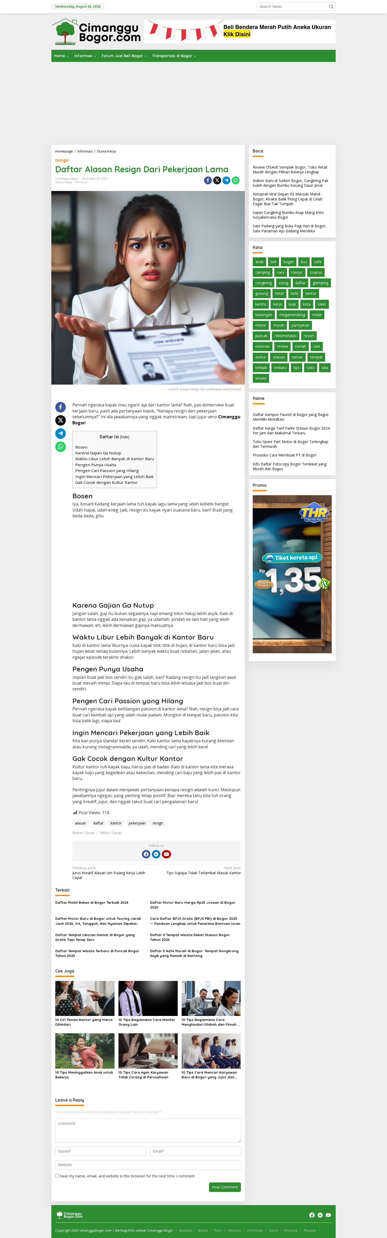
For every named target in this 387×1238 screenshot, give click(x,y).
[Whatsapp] (236, 180)
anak (259, 261)
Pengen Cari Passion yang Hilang (107, 470)
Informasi (255, 1230)
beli (273, 261)
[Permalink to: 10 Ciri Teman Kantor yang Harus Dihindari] (85, 998)
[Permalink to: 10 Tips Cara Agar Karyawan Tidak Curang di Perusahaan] (148, 1050)
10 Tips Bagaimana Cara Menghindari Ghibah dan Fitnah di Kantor (211, 1022)
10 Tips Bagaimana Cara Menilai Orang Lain (146, 1022)
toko (311, 367)
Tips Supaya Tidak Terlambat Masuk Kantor (203, 870)
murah (278, 325)
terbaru (280, 367)
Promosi (290, 1230)
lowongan (263, 314)
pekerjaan (137, 823)
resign (62, 160)
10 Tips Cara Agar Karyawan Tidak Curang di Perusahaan (143, 1074)
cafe (317, 261)
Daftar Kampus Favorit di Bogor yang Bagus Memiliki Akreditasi (291, 417)
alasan (80, 823)
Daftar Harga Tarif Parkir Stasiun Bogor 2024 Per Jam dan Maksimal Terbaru (291, 430)
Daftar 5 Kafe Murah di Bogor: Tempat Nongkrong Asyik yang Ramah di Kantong (194, 953)
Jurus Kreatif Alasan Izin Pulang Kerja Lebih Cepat (108, 873)
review (282, 346)
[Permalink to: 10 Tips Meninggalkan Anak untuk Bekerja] (85, 1050)
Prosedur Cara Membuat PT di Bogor (284, 455)
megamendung (292, 314)
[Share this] (208, 180)
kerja (277, 304)
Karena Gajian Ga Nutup (98, 452)
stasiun (279, 357)
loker (322, 304)
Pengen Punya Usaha (95, 464)
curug (283, 283)
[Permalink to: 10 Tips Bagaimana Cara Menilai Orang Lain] (148, 998)
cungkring (263, 283)
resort (309, 335)
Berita (203, 1230)
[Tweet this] (217, 180)
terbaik (261, 367)
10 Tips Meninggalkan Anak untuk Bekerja (84, 1074)
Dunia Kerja (63, 182)
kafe (294, 293)
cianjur (297, 272)
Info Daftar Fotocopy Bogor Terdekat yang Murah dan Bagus (289, 466)
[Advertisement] (193, 101)
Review (310, 1230)
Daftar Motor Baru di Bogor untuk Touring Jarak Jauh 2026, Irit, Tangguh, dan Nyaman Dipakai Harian (98, 921)
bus (304, 261)
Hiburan (234, 1230)
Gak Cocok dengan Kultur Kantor (106, 482)
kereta (260, 304)
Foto (218, 1230)
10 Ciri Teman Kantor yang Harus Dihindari (84, 1022)
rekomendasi (286, 335)
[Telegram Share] (226, 180)
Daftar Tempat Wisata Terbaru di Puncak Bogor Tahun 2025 (97, 953)
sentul (260, 357)
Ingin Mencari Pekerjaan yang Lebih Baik (114, 476)
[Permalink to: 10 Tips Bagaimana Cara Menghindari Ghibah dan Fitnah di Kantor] (211, 998)
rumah (300, 346)
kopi (292, 304)
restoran (262, 346)
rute (316, 346)
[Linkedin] (156, 854)
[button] (331, 6)
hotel (279, 293)
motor (260, 325)
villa (325, 367)
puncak (261, 335)
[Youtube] (166, 854)
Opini (273, 1230)
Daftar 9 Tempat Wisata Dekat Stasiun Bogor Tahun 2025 (190, 937)
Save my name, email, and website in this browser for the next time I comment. (127, 1175)
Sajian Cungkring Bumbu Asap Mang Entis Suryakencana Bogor (288, 215)
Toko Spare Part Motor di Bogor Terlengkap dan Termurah (290, 444)
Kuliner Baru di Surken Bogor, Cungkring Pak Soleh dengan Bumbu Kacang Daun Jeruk (290, 183)
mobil (317, 314)
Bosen (81, 447)
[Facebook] (146, 854)
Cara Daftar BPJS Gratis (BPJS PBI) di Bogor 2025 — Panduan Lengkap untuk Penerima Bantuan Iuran (195, 920)
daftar (98, 823)
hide (124, 436)
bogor (289, 261)
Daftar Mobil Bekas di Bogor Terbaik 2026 (91, 902)
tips (297, 367)
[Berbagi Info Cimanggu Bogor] (96, 30)
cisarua (316, 272)
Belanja (185, 1230)
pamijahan (300, 325)
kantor (116, 823)
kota (307, 304)
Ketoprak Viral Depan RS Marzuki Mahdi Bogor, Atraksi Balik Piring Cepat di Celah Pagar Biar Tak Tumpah (287, 199)
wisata (260, 378)
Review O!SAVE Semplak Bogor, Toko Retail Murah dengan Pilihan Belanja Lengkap (290, 169)
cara (280, 272)
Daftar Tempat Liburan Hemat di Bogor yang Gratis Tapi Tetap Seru (95, 937)
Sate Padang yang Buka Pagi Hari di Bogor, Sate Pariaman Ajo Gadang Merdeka (289, 228)
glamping (320, 283)
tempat (316, 357)
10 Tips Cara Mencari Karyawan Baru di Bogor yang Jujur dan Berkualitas (209, 1074)
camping (262, 272)
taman (297, 357)
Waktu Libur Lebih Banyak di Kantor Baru (114, 458)
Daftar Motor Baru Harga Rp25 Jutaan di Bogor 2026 (192, 904)
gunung (261, 293)
